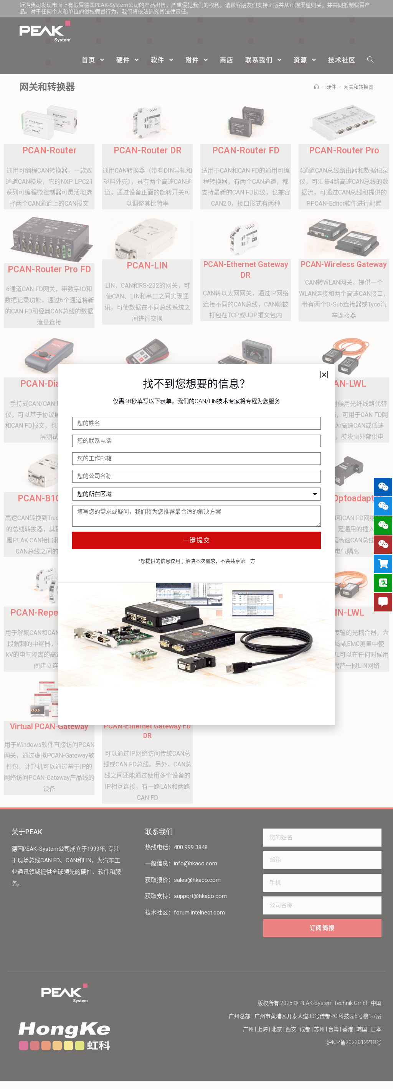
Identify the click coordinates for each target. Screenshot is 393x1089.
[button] (324, 374)
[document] (196, 544)
